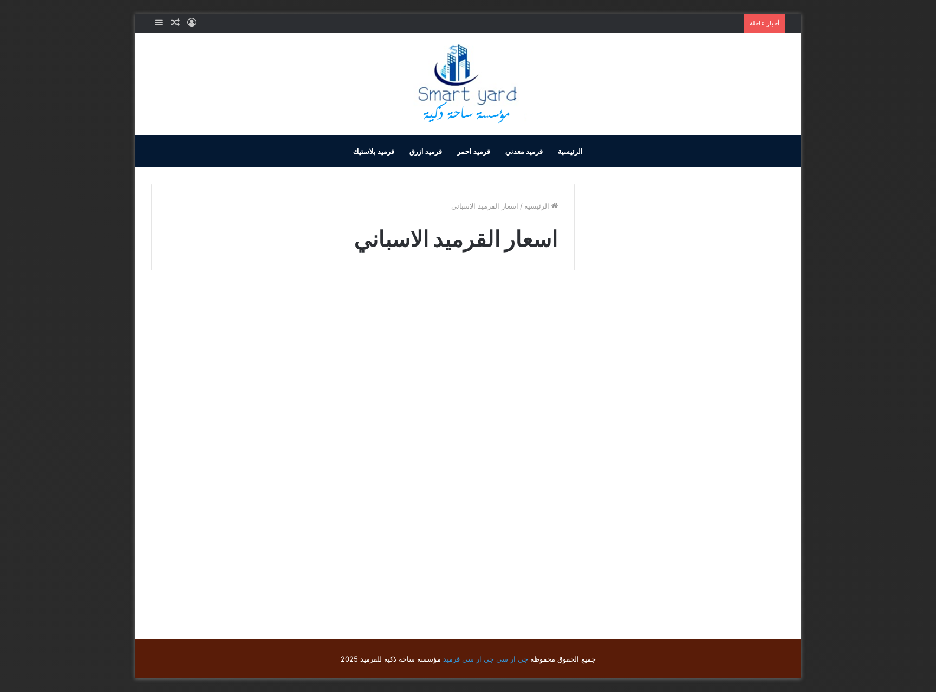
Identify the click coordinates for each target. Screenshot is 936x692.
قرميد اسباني (518, 326)
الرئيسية (570, 151)
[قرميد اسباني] (473, 433)
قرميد (451, 659)
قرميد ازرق (426, 151)
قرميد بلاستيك (373, 151)
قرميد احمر (473, 151)
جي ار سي (512, 659)
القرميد (545, 309)
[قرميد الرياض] (468, 84)
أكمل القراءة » (527, 568)
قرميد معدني (524, 151)
